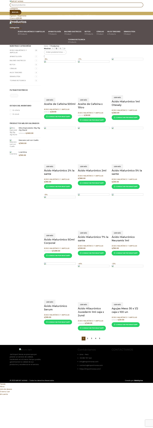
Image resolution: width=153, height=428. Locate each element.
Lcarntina (23, 152)
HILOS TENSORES (16, 72)
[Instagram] (120, 356)
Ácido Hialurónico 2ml (92, 170)
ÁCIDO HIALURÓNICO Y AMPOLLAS (18, 51)
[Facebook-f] (114, 356)
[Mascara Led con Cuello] (13, 143)
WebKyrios (138, 380)
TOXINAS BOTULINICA (18, 80)
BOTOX (12, 64)
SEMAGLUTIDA (15, 76)
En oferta (16, 110)
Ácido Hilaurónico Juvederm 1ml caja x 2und (91, 312)
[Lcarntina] (13, 153)
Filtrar (14, 96)
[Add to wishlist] (59, 95)
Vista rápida (53, 95)
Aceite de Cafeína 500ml (59, 104)
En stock (15, 114)
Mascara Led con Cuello (29, 140)
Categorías (14, 27)
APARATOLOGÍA (16, 56)
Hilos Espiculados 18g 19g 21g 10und (29, 129)
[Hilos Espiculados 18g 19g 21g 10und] (13, 131)
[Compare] (47, 95)
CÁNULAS (13, 68)
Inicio (46, 46)
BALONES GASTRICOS (18, 60)
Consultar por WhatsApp (59, 117)
